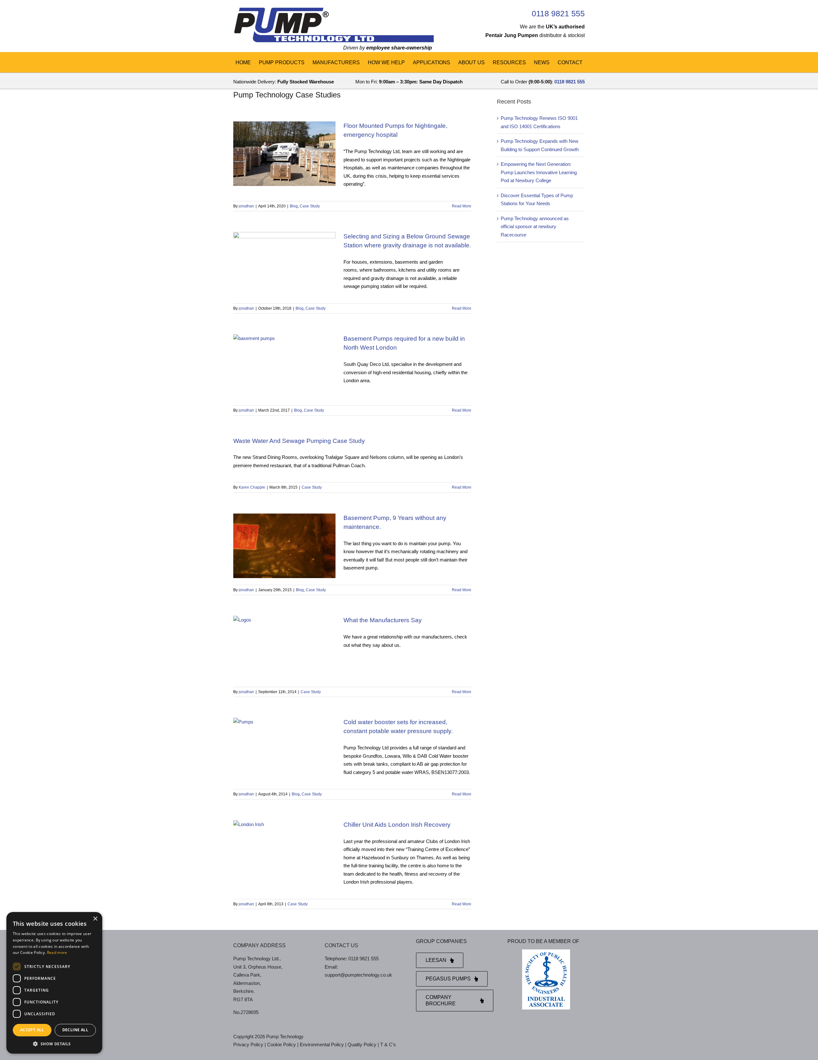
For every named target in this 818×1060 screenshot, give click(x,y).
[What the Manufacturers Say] (284, 648)
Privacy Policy (248, 1044)
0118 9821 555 (558, 13)
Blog (294, 206)
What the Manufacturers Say (382, 620)
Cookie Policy (281, 1044)
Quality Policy (362, 1044)
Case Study (310, 206)
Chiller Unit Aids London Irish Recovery (397, 824)
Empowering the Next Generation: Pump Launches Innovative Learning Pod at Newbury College (539, 172)
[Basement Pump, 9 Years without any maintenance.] (284, 546)
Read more (57, 952)
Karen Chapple (252, 487)
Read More (461, 206)
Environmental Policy (322, 1044)
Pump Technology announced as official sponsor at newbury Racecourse (535, 226)
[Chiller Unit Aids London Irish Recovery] (284, 852)
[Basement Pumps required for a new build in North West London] (284, 366)
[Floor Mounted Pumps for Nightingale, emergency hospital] (284, 153)
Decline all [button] (75, 1030)
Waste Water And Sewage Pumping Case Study (299, 440)
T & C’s (388, 1044)
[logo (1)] (333, 9)
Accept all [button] (32, 1030)
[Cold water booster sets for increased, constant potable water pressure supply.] (284, 750)
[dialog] (54, 983)
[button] (54, 1044)
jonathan (246, 206)
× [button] (95, 919)
